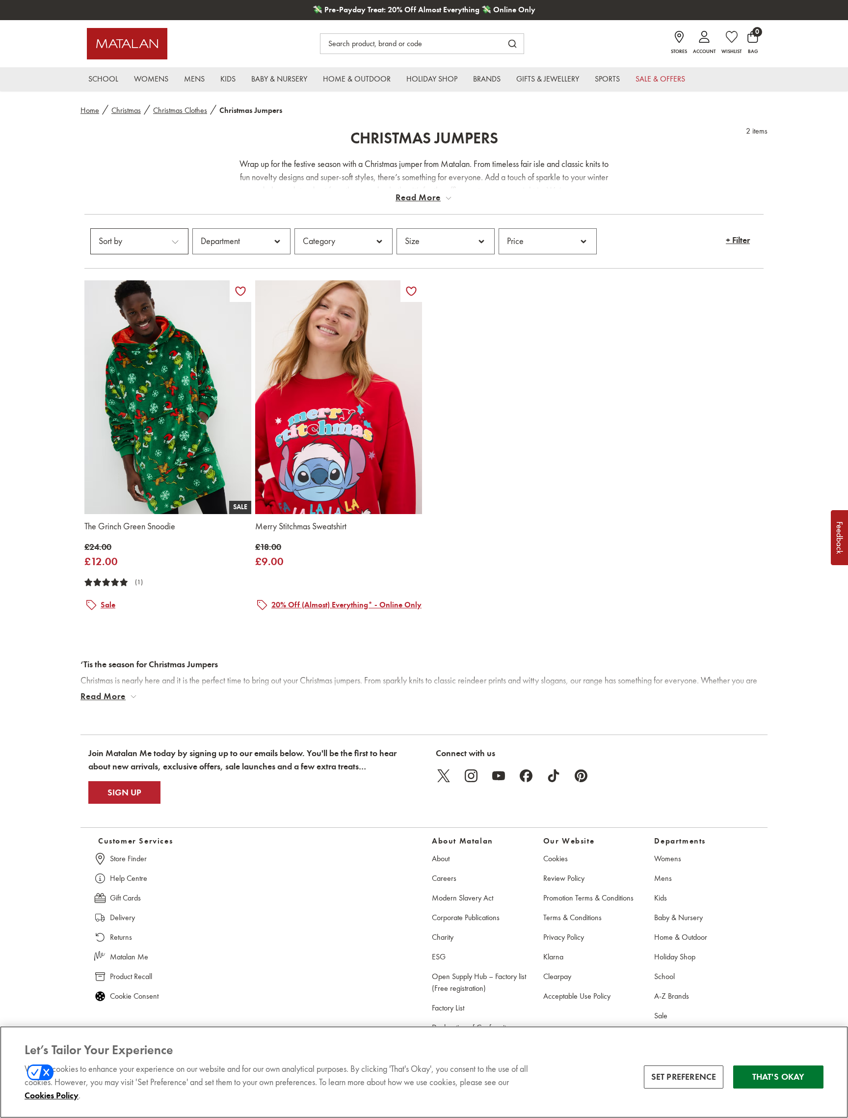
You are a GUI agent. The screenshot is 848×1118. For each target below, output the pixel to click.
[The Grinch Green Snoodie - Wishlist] (240, 291)
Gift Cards (125, 897)
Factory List (448, 1007)
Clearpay (557, 976)
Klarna (553, 956)
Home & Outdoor (680, 937)
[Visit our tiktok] (553, 776)
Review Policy (563, 878)
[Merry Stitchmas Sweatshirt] (338, 397)
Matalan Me (129, 956)
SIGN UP (124, 792)
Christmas (126, 110)
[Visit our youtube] (498, 776)
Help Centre (128, 878)
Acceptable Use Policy (576, 996)
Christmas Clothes (180, 110)
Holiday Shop (674, 956)
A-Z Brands (671, 996)
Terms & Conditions (572, 917)
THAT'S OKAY (778, 1076)
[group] (101, 555)
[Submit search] (512, 43)
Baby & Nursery (678, 917)
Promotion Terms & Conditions (588, 897)
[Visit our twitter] (443, 776)
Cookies (555, 858)
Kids (660, 897)
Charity (442, 937)
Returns (121, 937)
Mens (663, 878)
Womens (667, 858)
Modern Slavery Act (462, 897)
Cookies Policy (52, 1095)
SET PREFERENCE (683, 1076)
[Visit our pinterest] (581, 776)
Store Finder (128, 858)
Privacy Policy (563, 937)
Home (89, 110)
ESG (439, 956)
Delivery (122, 917)
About (441, 858)
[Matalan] (127, 43)
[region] (424, 1072)
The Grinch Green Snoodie (129, 526)
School (664, 976)
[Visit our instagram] (471, 776)
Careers (444, 878)
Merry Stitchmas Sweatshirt (300, 526)
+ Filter (738, 240)
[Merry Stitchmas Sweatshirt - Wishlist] (411, 291)
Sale (660, 1015)
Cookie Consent (134, 996)
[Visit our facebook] (526, 776)
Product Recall (131, 976)
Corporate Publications (466, 917)
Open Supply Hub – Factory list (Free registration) (479, 982)
